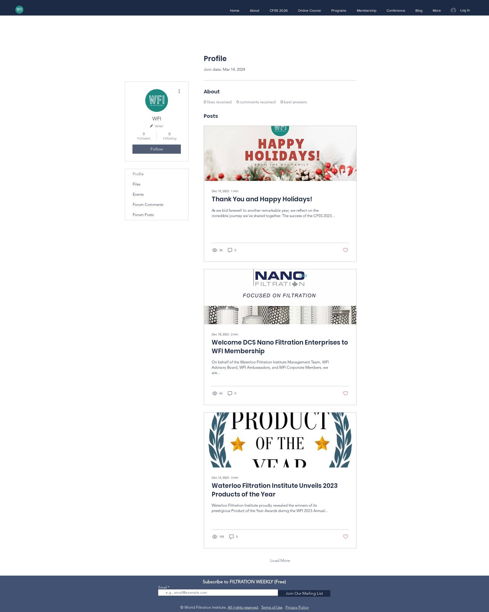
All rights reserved (243, 607)
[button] (254, 10)
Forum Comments (148, 204)
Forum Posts (143, 214)
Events (138, 194)
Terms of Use (271, 607)
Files (136, 184)
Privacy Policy (297, 607)
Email (162, 587)
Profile (138, 174)
